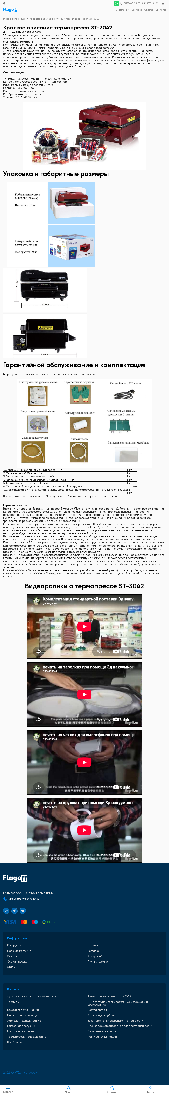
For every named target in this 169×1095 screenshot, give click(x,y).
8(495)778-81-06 (150, 3)
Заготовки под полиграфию (24, 1020)
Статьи (11, 967)
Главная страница (14, 18)
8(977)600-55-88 (132, 3)
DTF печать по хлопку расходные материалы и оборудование (118, 1003)
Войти (150, 1092)
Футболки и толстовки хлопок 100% (110, 996)
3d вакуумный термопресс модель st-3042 (74, 18)
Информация (37, 18)
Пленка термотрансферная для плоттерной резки (120, 1026)
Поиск (69, 1092)
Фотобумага (14, 1042)
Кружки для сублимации (23, 1010)
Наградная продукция (21, 1026)
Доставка (93, 951)
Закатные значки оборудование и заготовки (115, 1020)
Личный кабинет (98, 961)
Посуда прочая (97, 1010)
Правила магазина (19, 951)
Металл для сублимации (23, 1015)
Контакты (93, 945)
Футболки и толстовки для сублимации (31, 996)
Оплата (12, 956)
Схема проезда (17, 961)
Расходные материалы (102, 1031)
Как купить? (95, 956)
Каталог (8, 1091)
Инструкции (15, 945)
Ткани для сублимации (102, 1036)
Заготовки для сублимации (105, 1015)
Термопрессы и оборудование (26, 1036)
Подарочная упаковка (21, 1031)
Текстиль (13, 1002)
